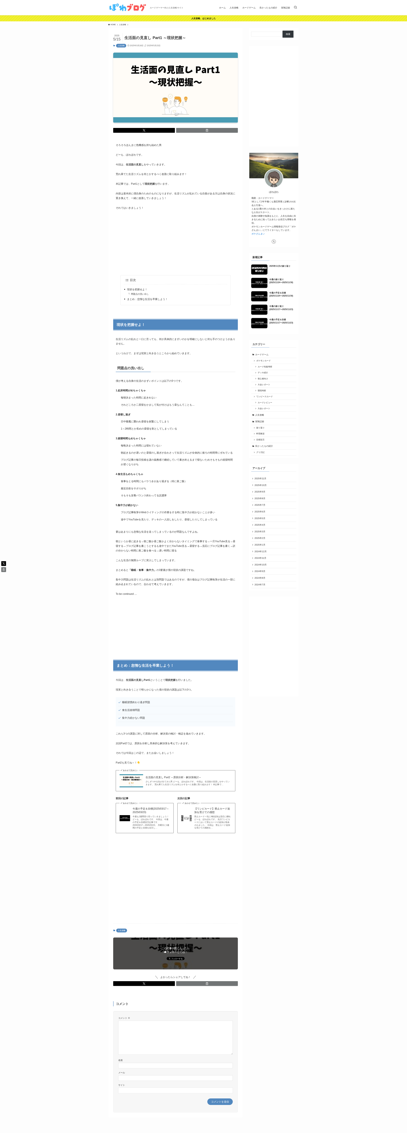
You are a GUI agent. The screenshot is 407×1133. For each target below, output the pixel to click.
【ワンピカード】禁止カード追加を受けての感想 (212, 810)
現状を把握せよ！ (137, 289)
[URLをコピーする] (207, 130)
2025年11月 (260, 478)
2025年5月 (260, 518)
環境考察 (262, 391)
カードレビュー (265, 403)
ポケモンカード (263, 361)
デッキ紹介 (263, 373)
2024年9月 (260, 571)
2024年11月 (260, 558)
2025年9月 (260, 491)
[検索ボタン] (295, 7)
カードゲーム (262, 354)
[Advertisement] (175, 242)
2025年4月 (260, 525)
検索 (288, 34)
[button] (144, 130)
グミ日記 (260, 452)
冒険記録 (259, 421)
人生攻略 (121, 46)
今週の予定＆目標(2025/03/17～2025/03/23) (151, 810)
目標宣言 (260, 440)
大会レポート (264, 385)
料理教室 (260, 434)
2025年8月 (260, 498)
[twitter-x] (274, 241)
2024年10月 (261, 564)
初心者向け (263, 379)
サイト (121, 1085)
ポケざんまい (258, 233)
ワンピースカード (264, 396)
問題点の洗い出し (140, 294)
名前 (120, 1060)
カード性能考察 (265, 367)
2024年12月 (261, 551)
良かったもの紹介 (264, 446)
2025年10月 (261, 485)
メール (121, 1072)
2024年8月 (260, 578)
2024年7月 (260, 584)
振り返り (260, 428)
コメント (124, 1018)
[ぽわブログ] (127, 8)
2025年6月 (260, 511)
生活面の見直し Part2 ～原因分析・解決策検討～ (173, 777)
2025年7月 (260, 505)
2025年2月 (260, 538)
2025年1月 (260, 544)
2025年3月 (260, 531)
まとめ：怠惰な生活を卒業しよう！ (147, 299)
